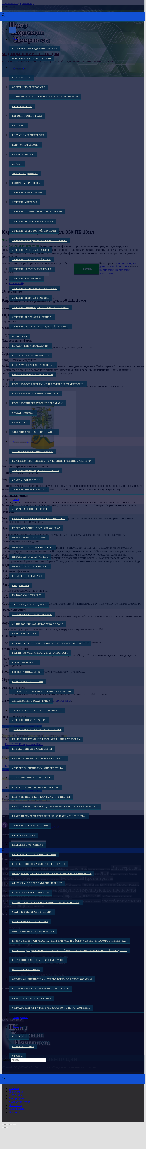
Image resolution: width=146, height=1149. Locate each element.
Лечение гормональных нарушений (37, 211)
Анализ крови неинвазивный (32, 451)
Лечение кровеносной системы (34, 231)
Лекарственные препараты (30, 509)
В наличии (16, 1091)
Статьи (16, 499)
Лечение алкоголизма (27, 193)
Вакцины (18, 125)
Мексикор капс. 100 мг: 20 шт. (32, 547)
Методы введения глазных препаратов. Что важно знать (51, 873)
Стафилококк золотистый (30, 921)
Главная (14, 1088)
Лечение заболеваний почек (32, 269)
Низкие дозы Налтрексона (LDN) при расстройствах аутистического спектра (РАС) (69, 941)
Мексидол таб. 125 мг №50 (30, 566)
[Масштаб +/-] (3, 1124)
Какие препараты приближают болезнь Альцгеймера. (49, 816)
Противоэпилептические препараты (37, 403)
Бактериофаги (22, 106)
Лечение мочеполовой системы (34, 288)
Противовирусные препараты (32, 374)
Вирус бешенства (24, 633)
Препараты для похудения (30, 355)
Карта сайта (17, 1108)
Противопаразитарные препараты (35, 393)
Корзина (14, 1112)
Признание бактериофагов (30, 893)
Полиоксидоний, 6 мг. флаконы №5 (36, 528)
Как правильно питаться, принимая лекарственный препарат (55, 807)
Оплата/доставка (20, 1017)
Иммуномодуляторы (26, 183)
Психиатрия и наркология (30, 346)
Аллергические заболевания (32, 614)
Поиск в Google (23, 1046)
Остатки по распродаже (28, 87)
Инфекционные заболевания (32, 749)
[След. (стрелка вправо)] (6, 1127)
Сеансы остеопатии (26, 480)
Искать (6, 1059)
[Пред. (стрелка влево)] (3, 1127)
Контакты (17, 1027)
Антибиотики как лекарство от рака (37, 624)
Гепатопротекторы (25, 145)
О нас (15, 39)
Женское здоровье (25, 173)
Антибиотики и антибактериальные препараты (45, 97)
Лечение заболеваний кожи (31, 259)
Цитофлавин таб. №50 (27, 595)
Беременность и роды (27, 116)
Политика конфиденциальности (34, 48)
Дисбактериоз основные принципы (37, 710)
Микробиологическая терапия (33, 931)
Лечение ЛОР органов (26, 279)
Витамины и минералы (28, 135)
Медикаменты (19, 68)
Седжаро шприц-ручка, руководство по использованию (51, 1008)
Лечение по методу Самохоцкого (35, 470)
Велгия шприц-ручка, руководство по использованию (50, 643)
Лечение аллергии (24, 202)
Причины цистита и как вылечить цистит (41, 797)
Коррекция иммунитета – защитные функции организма (52, 461)
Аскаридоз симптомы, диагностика (37, 768)
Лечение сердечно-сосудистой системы (40, 326)
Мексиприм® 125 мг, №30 (29, 538)
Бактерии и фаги (23, 835)
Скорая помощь (23, 413)
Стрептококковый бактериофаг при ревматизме (45, 902)
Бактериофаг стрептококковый (34, 854)
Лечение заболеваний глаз (30, 250)
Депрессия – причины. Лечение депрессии (41, 691)
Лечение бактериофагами (30, 826)
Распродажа (17, 1098)
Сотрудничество (19, 1101)
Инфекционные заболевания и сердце (38, 758)
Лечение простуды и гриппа (32, 317)
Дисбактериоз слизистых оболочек (36, 729)
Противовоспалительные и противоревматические (48, 384)
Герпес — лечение (24, 662)
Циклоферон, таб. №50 (27, 576)
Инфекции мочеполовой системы (35, 787)
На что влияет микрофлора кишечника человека (46, 739)
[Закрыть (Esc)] (14, 1124)
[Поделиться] (10, 1124)
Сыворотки (19, 422)
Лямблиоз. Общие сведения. (31, 777)
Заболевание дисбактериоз (31, 701)
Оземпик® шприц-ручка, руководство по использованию (52, 979)
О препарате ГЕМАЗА (26, 969)
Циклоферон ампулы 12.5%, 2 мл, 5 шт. (38, 518)
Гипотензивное (23, 154)
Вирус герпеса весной (27, 681)
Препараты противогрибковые (33, 365)
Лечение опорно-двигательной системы (40, 307)
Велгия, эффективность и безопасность (40, 653)
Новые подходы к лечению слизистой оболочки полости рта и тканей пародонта (69, 950)
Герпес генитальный (26, 672)
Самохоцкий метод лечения (31, 998)
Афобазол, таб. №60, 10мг (29, 605)
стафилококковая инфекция (32, 912)
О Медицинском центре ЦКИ (31, 58)
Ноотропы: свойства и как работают (37, 960)
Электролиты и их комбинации (34, 432)
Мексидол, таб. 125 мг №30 (30, 557)
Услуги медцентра (21, 442)
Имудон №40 (20, 585)
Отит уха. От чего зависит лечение (37, 883)
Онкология (19, 336)
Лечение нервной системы (30, 298)
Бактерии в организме (27, 845)
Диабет (17, 164)
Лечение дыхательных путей (32, 221)
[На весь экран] (6, 1124)
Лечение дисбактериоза (29, 489)
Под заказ (15, 1095)
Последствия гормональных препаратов (40, 989)
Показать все (21, 78)
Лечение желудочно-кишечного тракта (39, 240)
